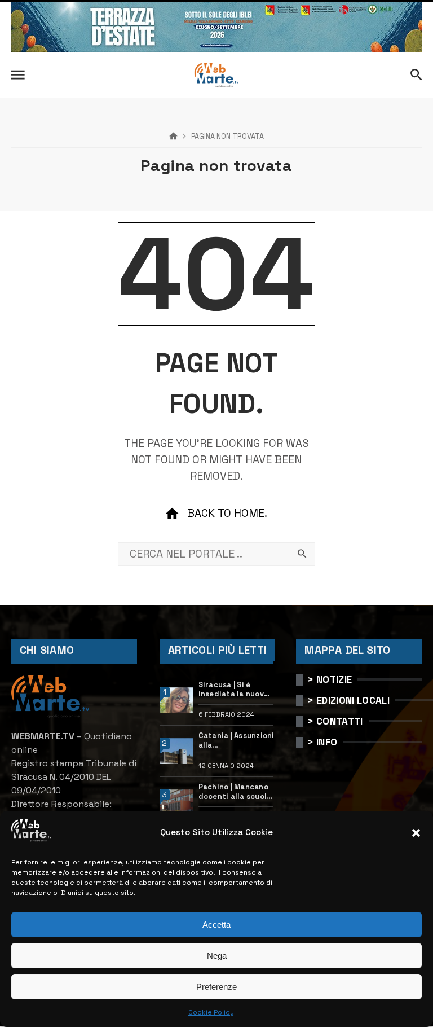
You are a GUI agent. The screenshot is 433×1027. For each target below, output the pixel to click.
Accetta (216, 924)
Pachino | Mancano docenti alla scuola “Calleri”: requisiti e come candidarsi (235, 792)
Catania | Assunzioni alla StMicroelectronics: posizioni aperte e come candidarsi (237, 740)
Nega (217, 955)
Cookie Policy (211, 1012)
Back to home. (227, 513)
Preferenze (216, 986)
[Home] (173, 136)
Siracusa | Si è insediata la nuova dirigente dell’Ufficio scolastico (233, 690)
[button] (416, 833)
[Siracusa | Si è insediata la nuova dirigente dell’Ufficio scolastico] (177, 700)
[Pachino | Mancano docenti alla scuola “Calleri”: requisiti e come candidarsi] (177, 802)
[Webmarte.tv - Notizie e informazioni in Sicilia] (216, 75)
